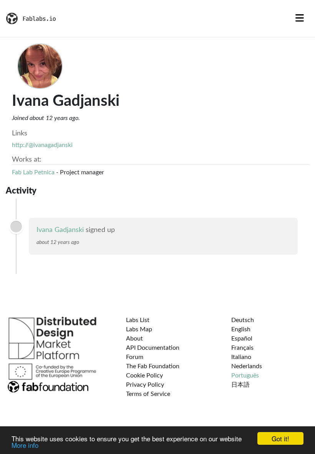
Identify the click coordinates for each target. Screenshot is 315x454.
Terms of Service (148, 394)
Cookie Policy (144, 375)
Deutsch (242, 320)
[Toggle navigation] (299, 18)
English (240, 329)
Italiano (241, 357)
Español (241, 338)
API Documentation (152, 348)
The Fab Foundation (152, 366)
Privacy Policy (145, 385)
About (134, 338)
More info (25, 445)
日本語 (240, 385)
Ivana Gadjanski (60, 230)
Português (245, 375)
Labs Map (139, 329)
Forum (134, 357)
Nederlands (246, 366)
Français (242, 348)
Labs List (137, 320)
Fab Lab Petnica (33, 172)
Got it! (280, 438)
